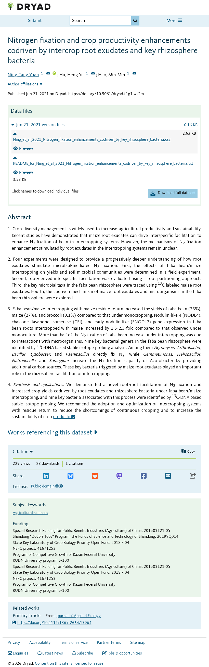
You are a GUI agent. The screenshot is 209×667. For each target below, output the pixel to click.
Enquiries (20, 653)
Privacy (14, 643)
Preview (26, 148)
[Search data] (135, 20)
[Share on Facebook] (144, 476)
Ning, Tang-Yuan (23, 75)
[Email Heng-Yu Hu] (93, 74)
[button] (104, 125)
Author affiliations (23, 84)
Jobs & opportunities (125, 653)
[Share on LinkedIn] (46, 476)
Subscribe (85, 653)
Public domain (43, 486)
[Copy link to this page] (193, 476)
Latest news (52, 653)
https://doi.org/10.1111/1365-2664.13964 (54, 623)
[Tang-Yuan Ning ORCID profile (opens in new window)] (54, 74)
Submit (35, 21)
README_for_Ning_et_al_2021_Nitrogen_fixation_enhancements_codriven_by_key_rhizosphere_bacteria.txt (103, 164)
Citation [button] (21, 452)
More (172, 21)
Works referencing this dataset (50, 432)
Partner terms (109, 643)
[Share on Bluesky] (70, 476)
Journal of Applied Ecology (79, 616)
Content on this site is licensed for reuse (69, 664)
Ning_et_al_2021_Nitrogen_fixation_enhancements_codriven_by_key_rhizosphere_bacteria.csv (92, 140)
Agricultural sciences (30, 513)
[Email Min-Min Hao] (134, 74)
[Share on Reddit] (95, 476)
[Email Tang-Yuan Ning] (48, 74)
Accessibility (40, 643)
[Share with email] (168, 476)
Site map (137, 643)
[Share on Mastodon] (119, 476)
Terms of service (74, 643)
